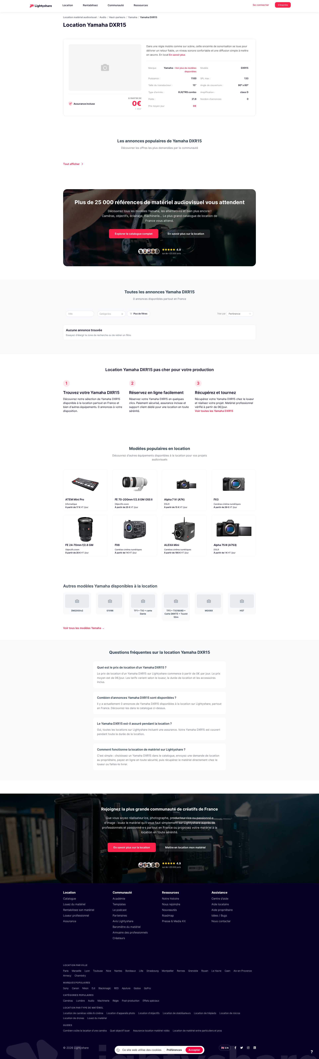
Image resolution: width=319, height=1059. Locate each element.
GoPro (147, 988)
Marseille (76, 970)
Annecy (67, 975)
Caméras (68, 1000)
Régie (116, 1000)
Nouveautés (169, 910)
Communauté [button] (116, 5)
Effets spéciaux (151, 1000)
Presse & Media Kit (174, 921)
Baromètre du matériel (127, 926)
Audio (103, 17)
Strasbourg (153, 970)
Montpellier (168, 970)
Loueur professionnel (76, 915)
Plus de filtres (140, 313)
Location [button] (67, 5)
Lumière (80, 1000)
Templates (119, 904)
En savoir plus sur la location (186, 233)
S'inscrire (283, 4)
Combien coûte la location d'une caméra (85, 1030)
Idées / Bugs (219, 915)
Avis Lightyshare (123, 921)
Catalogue (69, 898)
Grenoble (193, 970)
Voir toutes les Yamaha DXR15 (214, 411)
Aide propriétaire (222, 910)
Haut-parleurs (117, 17)
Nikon (85, 988)
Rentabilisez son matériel (78, 910)
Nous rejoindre (171, 904)
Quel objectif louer (120, 1030)
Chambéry (80, 975)
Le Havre (216, 970)
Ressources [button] (141, 5)
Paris (65, 970)
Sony (66, 988)
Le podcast (120, 910)
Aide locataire (220, 904)
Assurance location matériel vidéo (151, 1030)
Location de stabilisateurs (177, 1013)
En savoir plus (177, 54)
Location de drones (73, 1018)
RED (116, 988)
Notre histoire (170, 898)
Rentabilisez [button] (90, 5)
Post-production (130, 1000)
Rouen (204, 970)
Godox (137, 988)
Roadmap (168, 915)
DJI (93, 988)
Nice (108, 970)
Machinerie (103, 1000)
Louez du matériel (74, 904)
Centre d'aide (220, 898)
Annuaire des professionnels (130, 932)
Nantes (118, 970)
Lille (141, 970)
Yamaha (132, 17)
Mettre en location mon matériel (185, 847)
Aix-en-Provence (243, 970)
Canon (75, 988)
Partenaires (120, 915)
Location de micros (229, 1013)
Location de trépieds (205, 1013)
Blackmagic (105, 988)
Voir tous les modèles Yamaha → (84, 628)
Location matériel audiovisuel (80, 17)
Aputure (126, 988)
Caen (227, 970)
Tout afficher (71, 164)
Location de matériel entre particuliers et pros (197, 1030)
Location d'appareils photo (120, 1013)
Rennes (181, 970)
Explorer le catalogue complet (134, 233)
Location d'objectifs (149, 1013)
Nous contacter (221, 921)
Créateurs (119, 938)
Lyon (87, 970)
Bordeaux (130, 970)
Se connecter (261, 4)
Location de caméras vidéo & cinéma (83, 1013)
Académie (119, 898)
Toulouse (98, 970)
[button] (81, 314)
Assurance (69, 921)
